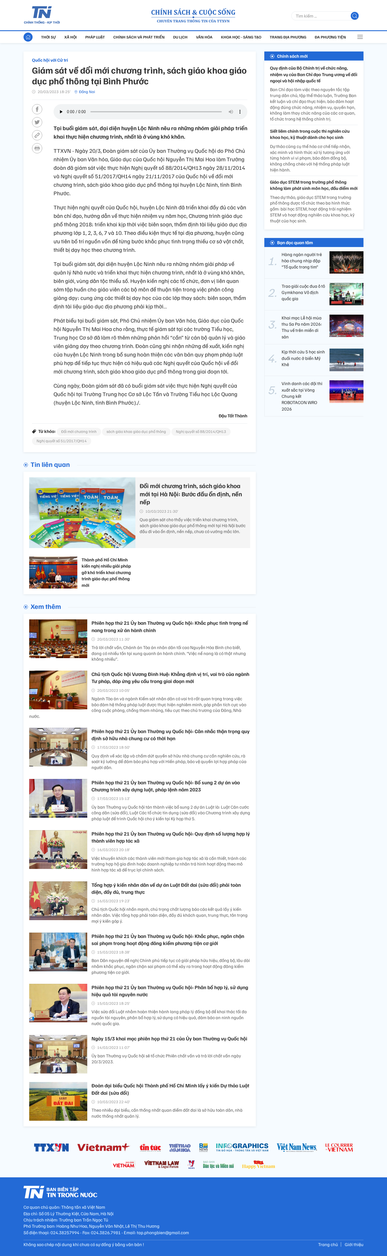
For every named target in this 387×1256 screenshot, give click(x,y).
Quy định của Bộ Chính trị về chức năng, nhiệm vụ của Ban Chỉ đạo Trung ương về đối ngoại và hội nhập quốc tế (313, 74)
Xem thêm (46, 606)
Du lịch (180, 37)
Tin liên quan (50, 464)
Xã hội (70, 37)
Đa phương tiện (330, 37)
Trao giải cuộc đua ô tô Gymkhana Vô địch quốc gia (303, 292)
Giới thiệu (354, 1244)
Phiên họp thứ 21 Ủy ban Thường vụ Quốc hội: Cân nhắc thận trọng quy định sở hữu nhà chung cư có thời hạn (171, 734)
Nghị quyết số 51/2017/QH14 (62, 440)
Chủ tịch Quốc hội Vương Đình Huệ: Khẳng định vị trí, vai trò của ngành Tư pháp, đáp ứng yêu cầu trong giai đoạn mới (170, 677)
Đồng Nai (87, 91)
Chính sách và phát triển (139, 37)
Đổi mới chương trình (79, 431)
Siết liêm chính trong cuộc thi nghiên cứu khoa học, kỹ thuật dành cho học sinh (310, 134)
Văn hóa (204, 37)
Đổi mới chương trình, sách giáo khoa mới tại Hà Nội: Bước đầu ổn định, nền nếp (191, 494)
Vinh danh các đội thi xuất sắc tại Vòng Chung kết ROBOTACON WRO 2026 (302, 396)
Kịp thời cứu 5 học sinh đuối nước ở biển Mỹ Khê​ (303, 358)
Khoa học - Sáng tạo (241, 37)
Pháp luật (95, 37)
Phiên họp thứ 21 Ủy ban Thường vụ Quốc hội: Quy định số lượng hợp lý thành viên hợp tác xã (171, 837)
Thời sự (48, 37)
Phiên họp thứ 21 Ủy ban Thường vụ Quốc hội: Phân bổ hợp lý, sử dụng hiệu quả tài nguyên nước (170, 990)
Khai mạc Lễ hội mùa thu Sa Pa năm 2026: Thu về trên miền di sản (302, 327)
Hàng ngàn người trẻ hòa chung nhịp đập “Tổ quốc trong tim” (302, 260)
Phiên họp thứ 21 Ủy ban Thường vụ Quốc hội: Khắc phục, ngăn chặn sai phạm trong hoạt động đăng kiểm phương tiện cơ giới (168, 939)
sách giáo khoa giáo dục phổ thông (136, 431)
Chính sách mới (292, 56)
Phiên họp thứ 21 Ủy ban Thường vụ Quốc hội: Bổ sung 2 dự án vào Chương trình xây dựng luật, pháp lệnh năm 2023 (166, 786)
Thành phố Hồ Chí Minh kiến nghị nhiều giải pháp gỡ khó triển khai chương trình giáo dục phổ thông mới (106, 572)
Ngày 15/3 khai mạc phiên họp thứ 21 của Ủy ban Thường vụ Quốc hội (169, 1038)
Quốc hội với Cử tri (50, 60)
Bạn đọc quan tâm (295, 242)
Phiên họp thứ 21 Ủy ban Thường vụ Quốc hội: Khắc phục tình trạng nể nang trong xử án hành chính (170, 626)
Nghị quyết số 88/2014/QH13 (201, 431)
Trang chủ (328, 1244)
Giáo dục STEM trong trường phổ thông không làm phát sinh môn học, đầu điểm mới (314, 185)
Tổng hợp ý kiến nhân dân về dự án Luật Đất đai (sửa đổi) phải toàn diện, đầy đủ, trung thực (166, 888)
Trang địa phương (288, 37)
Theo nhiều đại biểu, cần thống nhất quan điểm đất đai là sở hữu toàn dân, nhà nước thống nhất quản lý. (167, 1113)
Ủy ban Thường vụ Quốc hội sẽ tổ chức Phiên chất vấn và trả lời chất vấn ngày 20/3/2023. (166, 1058)
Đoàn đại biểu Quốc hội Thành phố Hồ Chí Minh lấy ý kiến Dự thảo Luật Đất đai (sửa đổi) (170, 1089)
